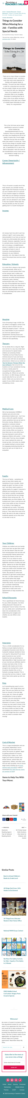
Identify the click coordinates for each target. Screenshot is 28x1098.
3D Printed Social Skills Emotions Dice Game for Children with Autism (21, 833)
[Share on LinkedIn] (15, 819)
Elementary (7, 1087)
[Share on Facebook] (4, 819)
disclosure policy (6, 39)
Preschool (22, 1084)
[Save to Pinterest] (11, 819)
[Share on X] (7, 819)
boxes (21, 765)
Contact (22, 1090)
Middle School (19, 1087)
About (9, 1084)
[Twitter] (20, 1080)
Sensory (15, 1084)
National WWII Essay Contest (13, 931)
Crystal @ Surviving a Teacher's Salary (13, 34)
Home (4, 1084)
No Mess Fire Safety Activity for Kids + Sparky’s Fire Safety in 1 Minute (13, 961)
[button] (26, 3)
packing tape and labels (9, 767)
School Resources (7, 17)
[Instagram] (12, 1080)
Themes (6, 1090)
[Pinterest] (16, 1080)
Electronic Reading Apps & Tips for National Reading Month (7, 832)
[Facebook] (8, 1080)
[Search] (24, 1047)
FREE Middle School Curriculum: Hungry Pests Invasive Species (12, 993)
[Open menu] (3, 3)
